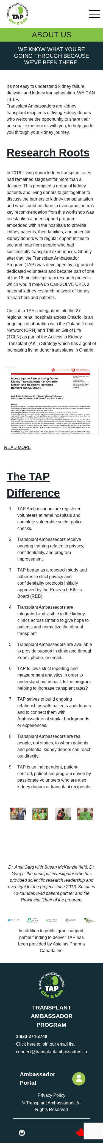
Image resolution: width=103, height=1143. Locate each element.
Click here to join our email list (45, 1044)
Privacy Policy (51, 1095)
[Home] (17, 14)
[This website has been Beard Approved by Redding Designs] (21, 1133)
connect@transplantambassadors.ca (51, 1051)
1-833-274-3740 (31, 1036)
